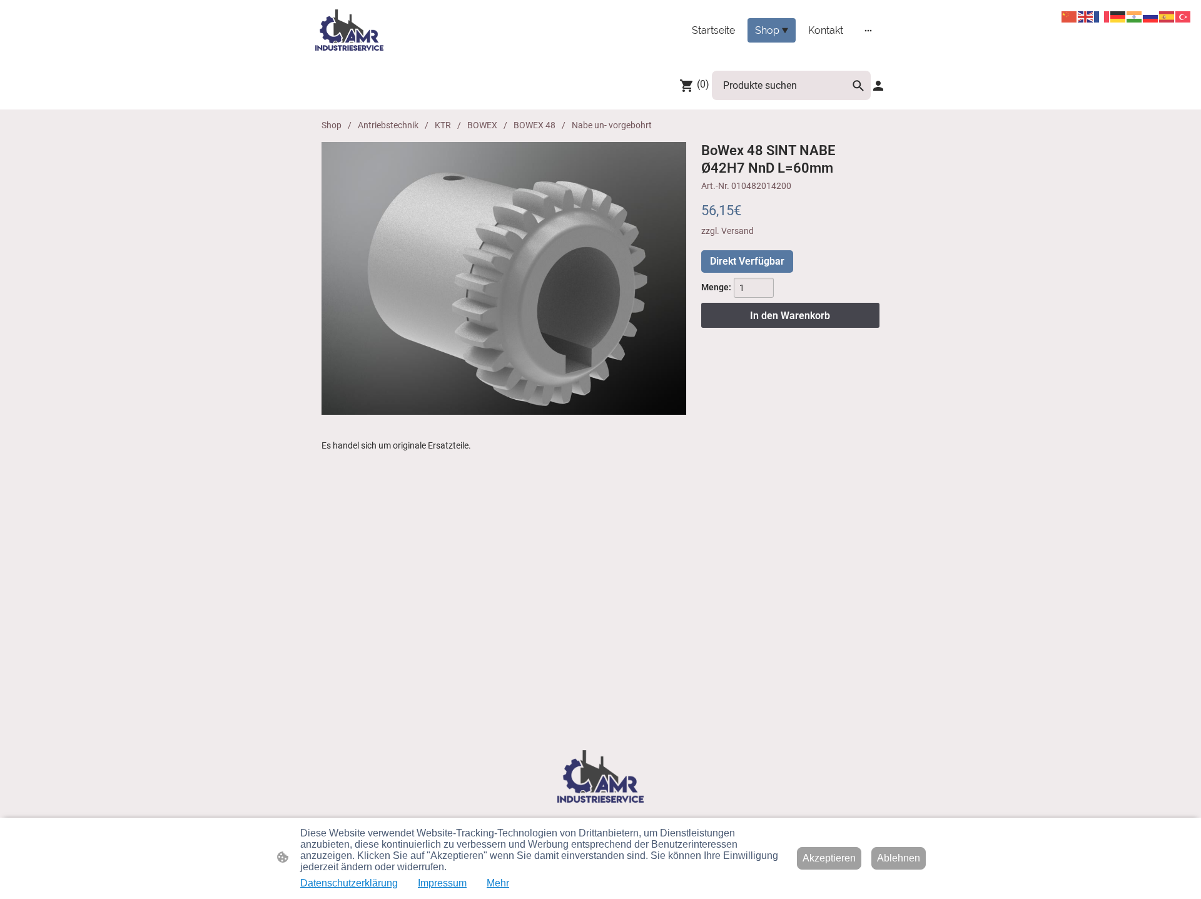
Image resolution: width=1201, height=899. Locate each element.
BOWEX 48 (534, 125)
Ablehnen (898, 858)
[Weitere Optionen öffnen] (868, 30)
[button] (858, 85)
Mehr (498, 883)
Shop (332, 125)
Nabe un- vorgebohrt (612, 125)
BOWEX (482, 125)
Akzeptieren (829, 858)
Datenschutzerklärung (349, 883)
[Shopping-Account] (878, 85)
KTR (443, 125)
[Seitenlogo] (349, 30)
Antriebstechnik (388, 125)
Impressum (442, 883)
